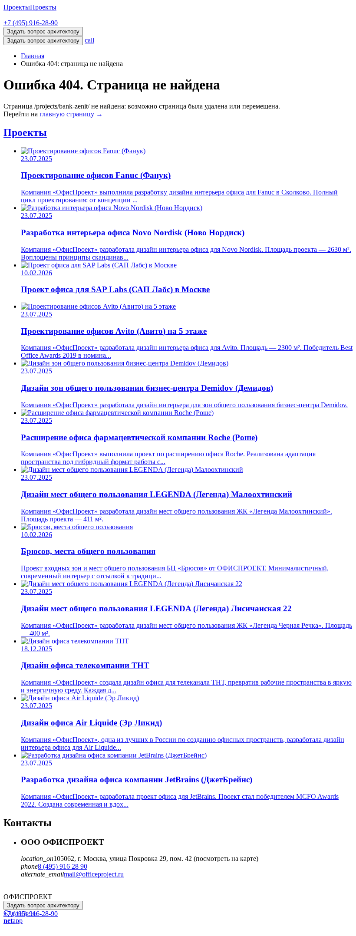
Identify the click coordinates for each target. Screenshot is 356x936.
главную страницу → (71, 114)
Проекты (16, 7)
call (89, 40)
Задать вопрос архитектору (43, 40)
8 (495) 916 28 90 (62, 866)
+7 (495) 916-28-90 (30, 22)
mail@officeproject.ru (94, 874)
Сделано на (20, 916)
